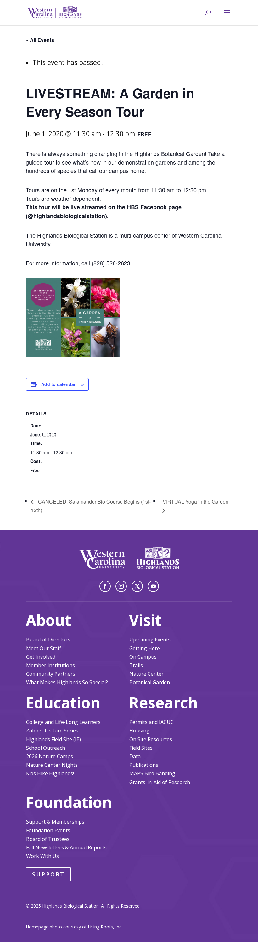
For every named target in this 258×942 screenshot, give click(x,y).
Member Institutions (50, 665)
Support (48, 874)
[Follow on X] (137, 586)
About (48, 620)
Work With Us (42, 855)
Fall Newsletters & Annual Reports (66, 847)
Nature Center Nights (52, 764)
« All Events (40, 39)
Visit (145, 620)
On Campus (143, 656)
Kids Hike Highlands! (50, 773)
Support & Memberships (55, 821)
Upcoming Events (150, 639)
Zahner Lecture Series (52, 730)
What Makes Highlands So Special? (67, 682)
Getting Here (144, 648)
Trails (136, 665)
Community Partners (50, 673)
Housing (139, 730)
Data (135, 756)
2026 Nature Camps (49, 756)
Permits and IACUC (151, 722)
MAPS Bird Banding (152, 773)
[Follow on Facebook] (105, 586)
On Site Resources (150, 739)
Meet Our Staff (43, 648)
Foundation (69, 802)
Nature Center (146, 673)
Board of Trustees (48, 838)
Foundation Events (48, 830)
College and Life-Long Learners (63, 722)
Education (63, 702)
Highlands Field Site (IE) (53, 739)
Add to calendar (58, 384)
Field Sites (141, 747)
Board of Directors (48, 639)
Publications (143, 764)
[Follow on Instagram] (121, 586)
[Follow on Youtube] (153, 586)
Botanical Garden (149, 682)
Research (163, 702)
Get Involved (40, 656)
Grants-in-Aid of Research (159, 782)
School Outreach (45, 747)
